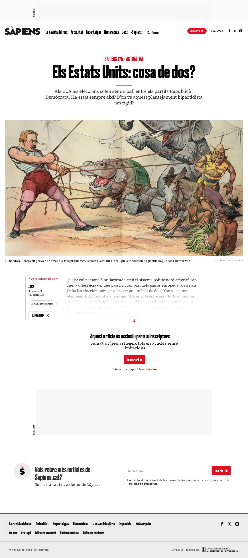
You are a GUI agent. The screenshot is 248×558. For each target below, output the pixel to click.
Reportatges (93, 32)
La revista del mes (57, 32)
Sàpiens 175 (114, 58)
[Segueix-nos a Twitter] (235, 30)
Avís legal (26, 532)
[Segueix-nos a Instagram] (240, 31)
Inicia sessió (148, 369)
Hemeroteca (111, 32)
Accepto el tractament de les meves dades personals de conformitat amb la (179, 482)
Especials (125, 523)
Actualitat (77, 32)
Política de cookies (69, 532)
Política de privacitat (45, 532)
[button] (42, 303)
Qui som (13, 532)
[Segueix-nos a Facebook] (229, 31)
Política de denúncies (93, 532)
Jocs (125, 32)
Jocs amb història (104, 523)
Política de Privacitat (143, 484)
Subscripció (143, 523)
